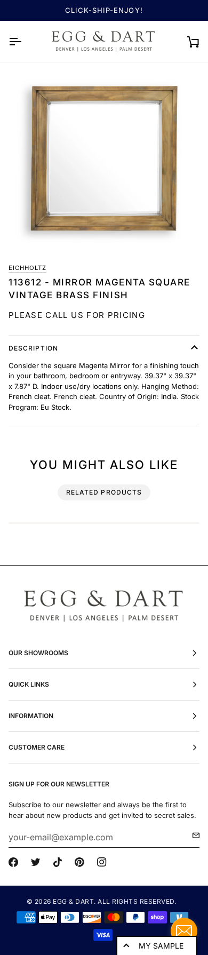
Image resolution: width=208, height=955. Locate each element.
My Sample (161, 945)
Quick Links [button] (29, 684)
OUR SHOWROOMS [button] (38, 653)
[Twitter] (36, 862)
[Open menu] (25, 41)
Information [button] (31, 716)
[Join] (192, 835)
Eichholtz (27, 268)
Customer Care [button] (37, 747)
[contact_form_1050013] (184, 931)
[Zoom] (104, 158)
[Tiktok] (57, 862)
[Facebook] (13, 862)
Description (33, 348)
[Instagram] (102, 862)
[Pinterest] (79, 862)
